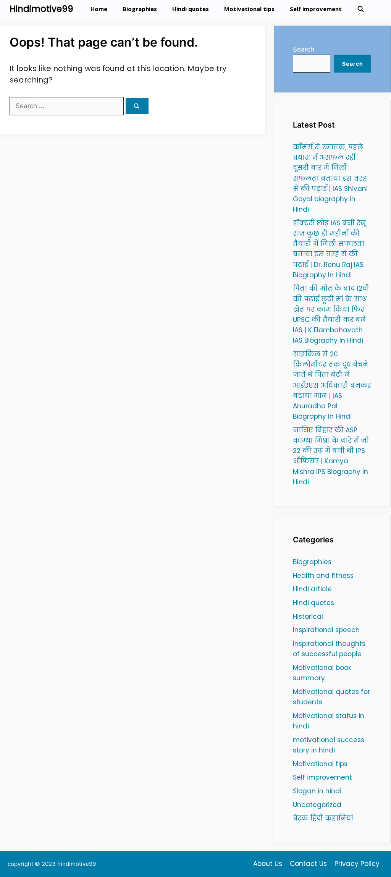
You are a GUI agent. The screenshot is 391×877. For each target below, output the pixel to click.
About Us (267, 863)
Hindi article (312, 589)
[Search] (137, 106)
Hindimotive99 (41, 9)
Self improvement (316, 9)
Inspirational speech (326, 629)
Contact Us (308, 863)
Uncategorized (317, 804)
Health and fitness (323, 575)
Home (98, 9)
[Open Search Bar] (360, 9)
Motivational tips (249, 9)
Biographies (140, 9)
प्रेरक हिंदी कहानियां (323, 818)
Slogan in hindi (317, 791)
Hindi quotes (190, 9)
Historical (308, 616)
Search (303, 49)
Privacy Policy (357, 863)
